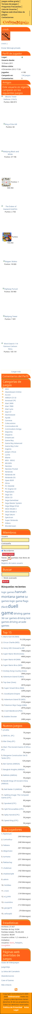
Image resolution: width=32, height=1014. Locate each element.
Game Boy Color (11, 446)
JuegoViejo (5, 967)
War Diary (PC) (9, 741)
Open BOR (9, 480)
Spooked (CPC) (10, 803)
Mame (7, 457)
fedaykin (18, 942)
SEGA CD (8, 497)
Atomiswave (10, 415)
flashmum (7, 834)
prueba (6, 730)
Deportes (9, 432)
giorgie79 (8, 908)
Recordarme (8, 550)
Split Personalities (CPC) (14, 809)
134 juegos (25, 75)
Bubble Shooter (10, 716)
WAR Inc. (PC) (8, 735)
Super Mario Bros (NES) (12, 665)
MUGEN (8, 463)
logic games (7, 592)
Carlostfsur (7, 839)
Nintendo (9, 472)
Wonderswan (10, 526)
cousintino (8, 902)
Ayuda (7, 417)
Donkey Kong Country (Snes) (15, 671)
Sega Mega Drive (12, 506)
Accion (8, 395)
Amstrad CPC (10, 400)
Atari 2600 (9, 403)
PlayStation (9, 492)
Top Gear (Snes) (9, 682)
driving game (22, 613)
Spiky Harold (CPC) (11, 815)
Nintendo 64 (10, 474)
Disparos (8, 434)
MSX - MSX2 (10, 460)
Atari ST (8, 412)
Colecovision (10, 423)
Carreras (8, 420)
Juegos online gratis (10, 1)
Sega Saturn (10, 514)
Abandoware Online (13, 392)
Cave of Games (7, 980)
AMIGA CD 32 (10, 397)
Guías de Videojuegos (10, 962)
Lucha (7, 454)
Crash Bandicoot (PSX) (13, 711)
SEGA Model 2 (11, 509)
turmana (6, 856)
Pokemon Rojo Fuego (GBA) (15, 705)
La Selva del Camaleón (10, 971)
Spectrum (9, 517)
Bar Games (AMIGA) (11, 764)
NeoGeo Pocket (11, 469)
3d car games (9, 618)
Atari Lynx (9, 409)
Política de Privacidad (12, 1007)
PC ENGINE (9, 486)
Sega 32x (8, 494)
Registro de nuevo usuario (12, 563)
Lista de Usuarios (9, 9)
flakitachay (7, 862)
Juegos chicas (10, 452)
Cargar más (16, 371)
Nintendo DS (10, 477)
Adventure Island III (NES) (14, 699)
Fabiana (6, 845)
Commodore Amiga (13, 429)
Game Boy (9, 440)
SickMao (7, 885)
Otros (7, 483)
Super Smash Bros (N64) (14, 688)
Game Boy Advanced (13, 443)
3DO (7, 389)
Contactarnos (7, 17)
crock (6, 891)
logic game (16, 601)
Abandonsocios (7, 976)
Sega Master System (13, 503)
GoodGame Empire (12, 694)
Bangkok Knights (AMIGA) (14, 769)
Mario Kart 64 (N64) (11, 636)
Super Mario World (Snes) (13, 654)
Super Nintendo (11, 520)
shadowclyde (8, 874)
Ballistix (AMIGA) (10, 775)
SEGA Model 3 (11, 511)
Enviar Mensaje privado (10, 48)
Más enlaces (6, 985)
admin (5, 879)
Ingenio (8, 449)
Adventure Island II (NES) (13, 676)
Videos (8, 523)
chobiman (7, 868)
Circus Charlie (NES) (11, 642)
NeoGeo (8, 466)
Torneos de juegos (10, 4)
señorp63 (8, 913)
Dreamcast (9, 437)
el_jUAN (7, 896)
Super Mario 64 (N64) (11, 659)
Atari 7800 (9, 406)
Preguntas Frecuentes (11, 6)
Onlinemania (14, 996)
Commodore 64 (11, 426)
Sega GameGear (11, 500)
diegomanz (7, 851)
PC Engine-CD (10, 489)
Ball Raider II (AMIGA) (13, 789)
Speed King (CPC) (11, 820)
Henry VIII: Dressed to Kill (13, 648)
